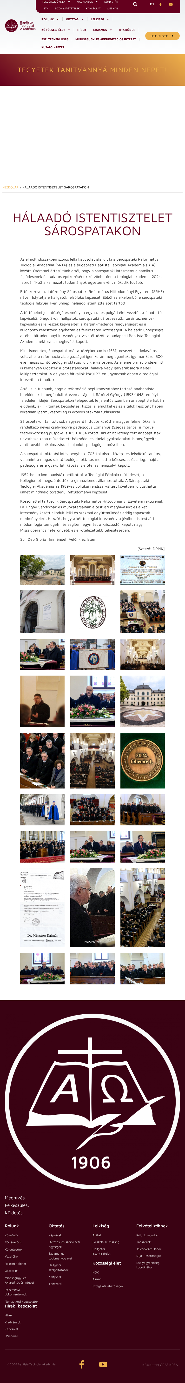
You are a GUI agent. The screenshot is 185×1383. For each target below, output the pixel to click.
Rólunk (47, 19)
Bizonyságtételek (67, 8)
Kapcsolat (93, 8)
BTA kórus (127, 30)
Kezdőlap (10, 187)
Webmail (113, 8)
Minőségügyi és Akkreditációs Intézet (105, 39)
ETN (46, 8)
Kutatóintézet (52, 47)
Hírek (81, 30)
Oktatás (72, 19)
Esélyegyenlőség (54, 39)
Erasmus (100, 30)
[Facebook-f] (82, 1364)
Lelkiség (97, 19)
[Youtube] (103, 1364)
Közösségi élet (53, 30)
